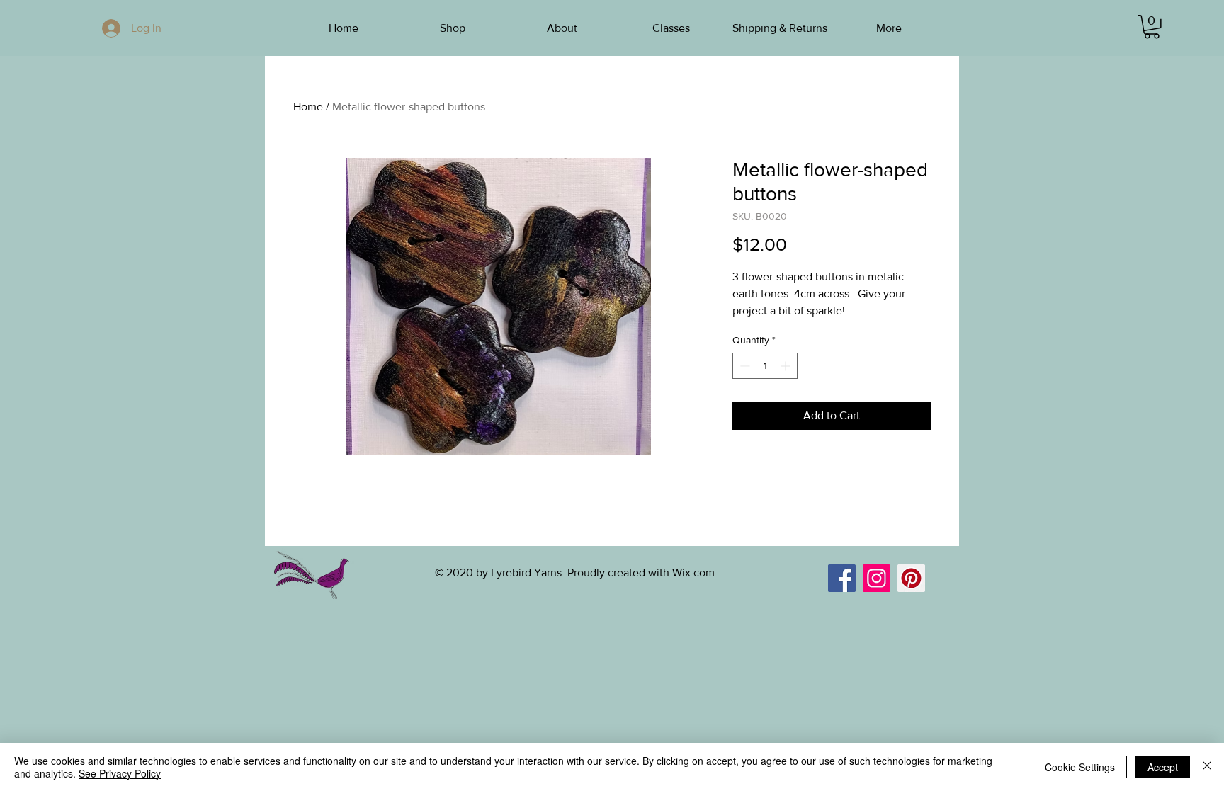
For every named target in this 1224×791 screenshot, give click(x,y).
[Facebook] (842, 578)
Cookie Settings (1080, 767)
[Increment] (786, 365)
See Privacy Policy (120, 773)
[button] (1152, 27)
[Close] (1207, 767)
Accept (1163, 767)
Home (308, 107)
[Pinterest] (911, 578)
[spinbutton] (765, 365)
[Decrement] (743, 365)
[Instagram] (876, 578)
